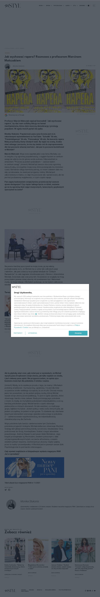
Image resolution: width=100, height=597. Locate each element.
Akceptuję (78, 333)
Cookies (25, 327)
